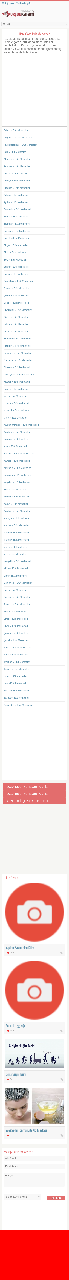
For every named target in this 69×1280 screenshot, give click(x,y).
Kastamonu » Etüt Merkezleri (19, 453)
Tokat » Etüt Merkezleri (16, 654)
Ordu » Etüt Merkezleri (15, 575)
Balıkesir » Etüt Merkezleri (17, 209)
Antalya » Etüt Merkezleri (17, 180)
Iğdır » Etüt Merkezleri (15, 396)
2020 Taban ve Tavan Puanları (28, 786)
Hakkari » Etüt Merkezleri (17, 381)
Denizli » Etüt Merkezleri (16, 302)
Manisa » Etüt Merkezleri (16, 525)
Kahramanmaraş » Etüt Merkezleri (21, 424)
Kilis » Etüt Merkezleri (15, 489)
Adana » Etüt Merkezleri (16, 130)
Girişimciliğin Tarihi (16, 1074)
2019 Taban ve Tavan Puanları (28, 794)
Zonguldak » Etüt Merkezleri (18, 705)
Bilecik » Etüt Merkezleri (16, 238)
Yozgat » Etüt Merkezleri (16, 697)
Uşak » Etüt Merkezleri (15, 676)
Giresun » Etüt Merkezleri (17, 367)
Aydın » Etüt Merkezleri (16, 202)
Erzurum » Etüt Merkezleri (17, 346)
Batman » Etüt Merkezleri (17, 223)
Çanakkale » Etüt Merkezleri (18, 281)
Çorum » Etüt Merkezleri (16, 295)
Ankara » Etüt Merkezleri (16, 173)
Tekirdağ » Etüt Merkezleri (17, 647)
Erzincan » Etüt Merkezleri (17, 338)
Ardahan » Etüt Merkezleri (17, 188)
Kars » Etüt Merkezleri (15, 446)
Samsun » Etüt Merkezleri (17, 604)
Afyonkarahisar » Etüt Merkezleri (20, 144)
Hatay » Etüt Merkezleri (16, 389)
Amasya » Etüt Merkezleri (17, 166)
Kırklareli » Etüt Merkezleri (17, 475)
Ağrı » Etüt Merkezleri (15, 152)
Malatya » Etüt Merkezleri (17, 518)
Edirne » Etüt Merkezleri (16, 324)
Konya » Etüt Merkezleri (16, 504)
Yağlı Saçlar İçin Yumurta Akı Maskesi (26, 1130)
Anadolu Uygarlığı (15, 1025)
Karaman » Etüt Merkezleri (17, 439)
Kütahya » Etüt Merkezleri (17, 511)
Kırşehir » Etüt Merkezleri (17, 482)
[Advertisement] (34, 88)
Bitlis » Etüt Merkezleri (15, 252)
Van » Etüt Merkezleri (15, 683)
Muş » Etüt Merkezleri (15, 554)
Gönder (56, 1198)
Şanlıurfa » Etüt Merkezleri (17, 633)
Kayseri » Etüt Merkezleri (17, 460)
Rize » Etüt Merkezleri (15, 590)
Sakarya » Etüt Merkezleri (17, 597)
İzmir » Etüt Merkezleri (15, 417)
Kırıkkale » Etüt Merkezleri (17, 468)
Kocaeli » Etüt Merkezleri (17, 496)
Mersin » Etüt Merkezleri (16, 539)
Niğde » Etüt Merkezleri (16, 568)
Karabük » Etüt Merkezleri (17, 432)
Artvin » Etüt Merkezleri (16, 195)
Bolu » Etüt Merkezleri (15, 259)
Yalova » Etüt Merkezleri (16, 690)
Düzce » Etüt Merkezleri (16, 317)
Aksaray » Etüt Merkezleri (17, 159)
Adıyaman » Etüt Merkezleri (18, 137)
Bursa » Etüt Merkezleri (16, 274)
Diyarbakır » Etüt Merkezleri (18, 310)
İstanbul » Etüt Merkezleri (17, 410)
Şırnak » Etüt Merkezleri (16, 640)
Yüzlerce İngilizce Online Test (27, 801)
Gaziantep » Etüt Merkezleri (18, 360)
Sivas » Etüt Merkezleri (16, 626)
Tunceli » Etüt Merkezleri (16, 669)
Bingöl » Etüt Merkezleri (16, 245)
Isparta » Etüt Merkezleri (16, 403)
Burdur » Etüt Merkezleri (16, 266)
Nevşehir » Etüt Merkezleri (17, 561)
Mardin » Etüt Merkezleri (16, 532)
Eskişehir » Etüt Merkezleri (17, 353)
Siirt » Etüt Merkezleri (15, 611)
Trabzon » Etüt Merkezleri (17, 662)
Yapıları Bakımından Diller (20, 947)
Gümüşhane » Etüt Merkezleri (19, 374)
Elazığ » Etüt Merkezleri (16, 331)
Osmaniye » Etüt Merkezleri (18, 582)
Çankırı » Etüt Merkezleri (16, 288)
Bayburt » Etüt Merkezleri (17, 231)
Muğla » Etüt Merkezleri (16, 547)
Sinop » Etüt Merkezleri (16, 618)
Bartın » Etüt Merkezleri (16, 216)
